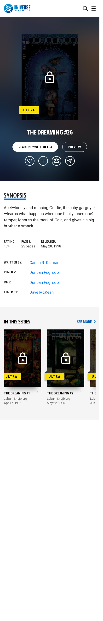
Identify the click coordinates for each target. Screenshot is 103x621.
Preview (74, 147)
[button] (85, 8)
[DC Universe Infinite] (17, 8)
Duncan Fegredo (44, 272)
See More (86, 321)
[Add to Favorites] (29, 161)
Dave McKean (41, 292)
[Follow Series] (56, 161)
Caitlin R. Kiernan (44, 262)
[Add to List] (43, 161)
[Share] (70, 161)
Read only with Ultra (35, 147)
